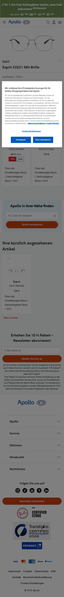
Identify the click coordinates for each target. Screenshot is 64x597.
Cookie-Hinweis (52, 123)
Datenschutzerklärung (37, 123)
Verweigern (21, 140)
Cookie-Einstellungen (31, 131)
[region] (32, 114)
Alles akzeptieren (43, 140)
